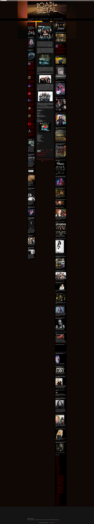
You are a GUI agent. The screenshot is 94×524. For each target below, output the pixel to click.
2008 (57, 504)
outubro (58, 468)
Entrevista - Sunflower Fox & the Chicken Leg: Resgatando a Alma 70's (31, 78)
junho (57, 472)
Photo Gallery (30, 20)
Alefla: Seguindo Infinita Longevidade (59, 491)
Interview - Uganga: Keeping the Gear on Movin (60, 480)
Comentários (30, 171)
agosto (58, 470)
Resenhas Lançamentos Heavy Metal (43, 152)
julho (57, 471)
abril (57, 474)
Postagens (30, 170)
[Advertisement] (32, 512)
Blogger (54, 522)
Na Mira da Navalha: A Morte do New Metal (31, 71)
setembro (58, 469)
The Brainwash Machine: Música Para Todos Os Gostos (60, 486)
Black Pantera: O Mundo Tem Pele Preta (32, 93)
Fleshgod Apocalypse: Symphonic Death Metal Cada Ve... (60, 484)
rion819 (49, 522)
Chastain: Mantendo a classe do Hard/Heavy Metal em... (60, 492)
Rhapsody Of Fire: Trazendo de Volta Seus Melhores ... (60, 482)
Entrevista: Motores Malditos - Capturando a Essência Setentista (31, 86)
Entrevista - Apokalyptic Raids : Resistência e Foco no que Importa (31, 25)
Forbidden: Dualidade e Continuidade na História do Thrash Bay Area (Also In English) (31, 64)
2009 (57, 503)
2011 (57, 501)
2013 (57, 499)
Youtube (38, 147)
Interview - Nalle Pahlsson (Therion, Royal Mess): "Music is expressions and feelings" (31, 131)
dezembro (58, 466)
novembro (58, 467)
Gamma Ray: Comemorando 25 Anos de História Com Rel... (60, 477)
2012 (57, 500)
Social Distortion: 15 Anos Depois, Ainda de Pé (32, 108)
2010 (57, 502)
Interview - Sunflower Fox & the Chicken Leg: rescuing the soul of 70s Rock (31, 116)
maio (57, 473)
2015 (57, 497)
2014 (57, 498)
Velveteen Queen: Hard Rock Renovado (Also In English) (33, 124)
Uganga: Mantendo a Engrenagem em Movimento (60, 479)
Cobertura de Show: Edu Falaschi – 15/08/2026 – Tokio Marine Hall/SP (31, 101)
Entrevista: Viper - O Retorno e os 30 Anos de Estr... (60, 476)
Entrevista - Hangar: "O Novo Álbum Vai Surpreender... (60, 487)
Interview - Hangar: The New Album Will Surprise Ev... (60, 489)
